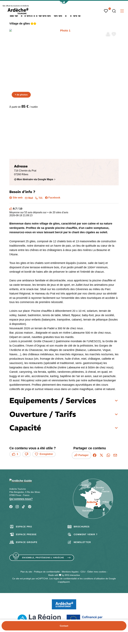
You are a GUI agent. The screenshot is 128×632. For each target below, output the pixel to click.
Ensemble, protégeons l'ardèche (43, 558)
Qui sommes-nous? (21, 499)
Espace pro (24, 526)
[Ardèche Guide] (18, 11)
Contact (64, 626)
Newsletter (82, 542)
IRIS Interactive (72, 575)
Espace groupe (26, 542)
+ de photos (21, 94)
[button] (64, 2)
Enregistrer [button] (46, 454)
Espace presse (26, 534)
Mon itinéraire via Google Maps (35, 179)
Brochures (82, 526)
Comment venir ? (86, 534)
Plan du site (26, 571)
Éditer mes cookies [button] (96, 571)
